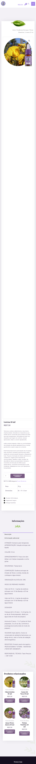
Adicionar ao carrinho (17, 476)
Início (14, 30)
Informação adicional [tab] (12, 538)
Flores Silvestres (21, 481)
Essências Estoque (22, 30)
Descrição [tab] (8, 534)
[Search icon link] (28, 4)
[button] (29, 40)
